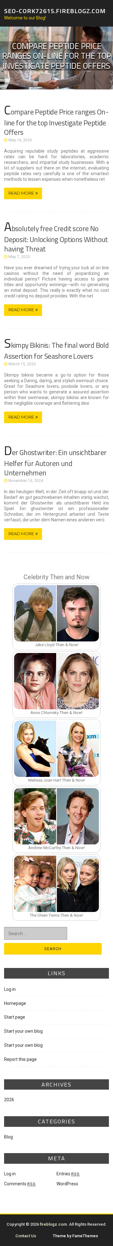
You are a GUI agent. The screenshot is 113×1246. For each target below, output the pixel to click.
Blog (8, 1136)
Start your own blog (23, 1031)
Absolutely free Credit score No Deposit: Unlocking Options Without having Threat (56, 238)
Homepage (15, 1003)
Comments (20, 1183)
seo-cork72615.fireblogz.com (55, 10)
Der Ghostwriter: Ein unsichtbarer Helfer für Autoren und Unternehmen (55, 462)
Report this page (20, 1059)
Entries (68, 1173)
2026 (9, 1099)
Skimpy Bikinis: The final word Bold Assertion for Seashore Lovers (56, 351)
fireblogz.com (53, 1224)
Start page (14, 1017)
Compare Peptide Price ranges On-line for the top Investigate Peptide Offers (56, 122)
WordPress (67, 1183)
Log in (10, 989)
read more (21, 192)
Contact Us (25, 1235)
